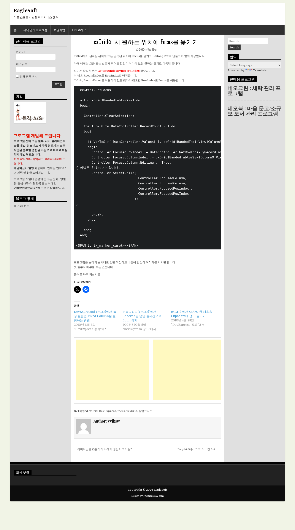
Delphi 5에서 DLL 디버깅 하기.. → (199, 449)
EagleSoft (25, 10)
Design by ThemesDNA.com (147, 496)
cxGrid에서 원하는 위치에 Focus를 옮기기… (147, 41)
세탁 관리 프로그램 (35, 30)
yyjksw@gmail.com (27, 188)
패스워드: (22, 64)
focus (121, 411)
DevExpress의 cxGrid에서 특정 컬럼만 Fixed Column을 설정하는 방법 (95, 316)
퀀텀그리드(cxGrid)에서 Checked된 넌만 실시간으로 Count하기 (141, 316)
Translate (259, 70)
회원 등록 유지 (28, 76)
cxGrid (93, 411)
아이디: (20, 51)
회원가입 (59, 30)
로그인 (58, 84)
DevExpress (107, 411)
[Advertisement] (112, 370)
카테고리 (77, 30)
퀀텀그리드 (145, 411)
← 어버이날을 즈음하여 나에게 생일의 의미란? (103, 449)
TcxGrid (131, 411)
